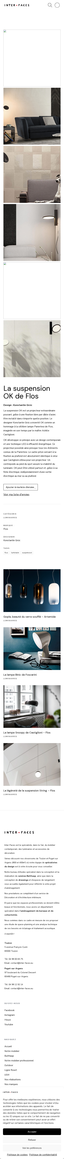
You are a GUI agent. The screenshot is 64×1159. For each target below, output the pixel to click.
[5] (32, 290)
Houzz (7, 1019)
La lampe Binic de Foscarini (20, 674)
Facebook (9, 1010)
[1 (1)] (32, 58)
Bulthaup (9, 1055)
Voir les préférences (32, 1148)
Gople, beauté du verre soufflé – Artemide (29, 616)
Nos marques (11, 1084)
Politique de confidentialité (43, 1154)
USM (6, 1074)
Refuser (32, 1140)
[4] (32, 232)
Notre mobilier (11, 1051)
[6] (32, 348)
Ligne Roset (10, 1070)
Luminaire (15, 552)
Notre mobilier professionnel (19, 1060)
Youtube (8, 1024)
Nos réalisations (12, 1079)
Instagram (9, 1015)
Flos (6, 552)
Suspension (27, 552)
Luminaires (10, 517)
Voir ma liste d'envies (16, 494)
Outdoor (8, 1065)
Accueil (8, 1046)
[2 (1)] (32, 116)
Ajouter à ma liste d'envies (20, 487)
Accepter (32, 1131)
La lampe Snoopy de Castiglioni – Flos (26, 732)
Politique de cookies (17, 1154)
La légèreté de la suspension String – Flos (29, 790)
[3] (32, 174)
